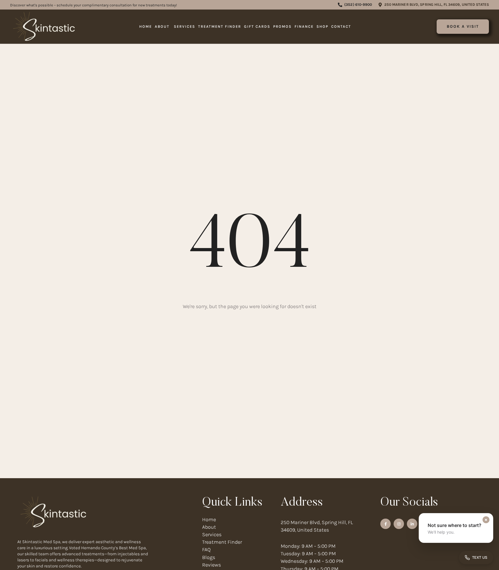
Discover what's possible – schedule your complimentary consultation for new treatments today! (93, 5)
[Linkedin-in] (412, 524)
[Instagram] (399, 524)
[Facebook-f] (385, 524)
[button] (355, 5)
